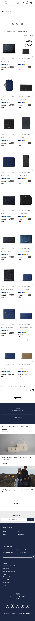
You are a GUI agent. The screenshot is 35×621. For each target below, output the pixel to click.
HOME (3, 11)
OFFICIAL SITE (7, 527)
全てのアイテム (6, 550)
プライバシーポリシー (8, 577)
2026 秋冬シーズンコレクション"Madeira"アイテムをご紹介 (17, 490)
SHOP (19, 531)
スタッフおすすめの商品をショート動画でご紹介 (15, 426)
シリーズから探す (22, 552)
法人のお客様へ (6, 582)
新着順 (14, 31)
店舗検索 (5, 563)
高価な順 (25, 31)
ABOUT (4, 534)
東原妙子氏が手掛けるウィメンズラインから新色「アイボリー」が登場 (17, 458)
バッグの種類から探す (8, 552)
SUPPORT (5, 537)
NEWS (4, 531)
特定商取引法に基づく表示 (9, 566)
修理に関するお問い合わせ (9, 571)
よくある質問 (6, 579)
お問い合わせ (6, 568)
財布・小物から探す (22, 550)
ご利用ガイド (6, 574)
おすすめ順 (9, 31)
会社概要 (5, 585)
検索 (30, 519)
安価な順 (20, 31)
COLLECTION (21, 534)
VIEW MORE (17, 504)
